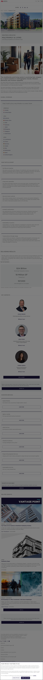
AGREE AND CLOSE (25, 677)
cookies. (34, 675)
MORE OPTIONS (16, 677)
